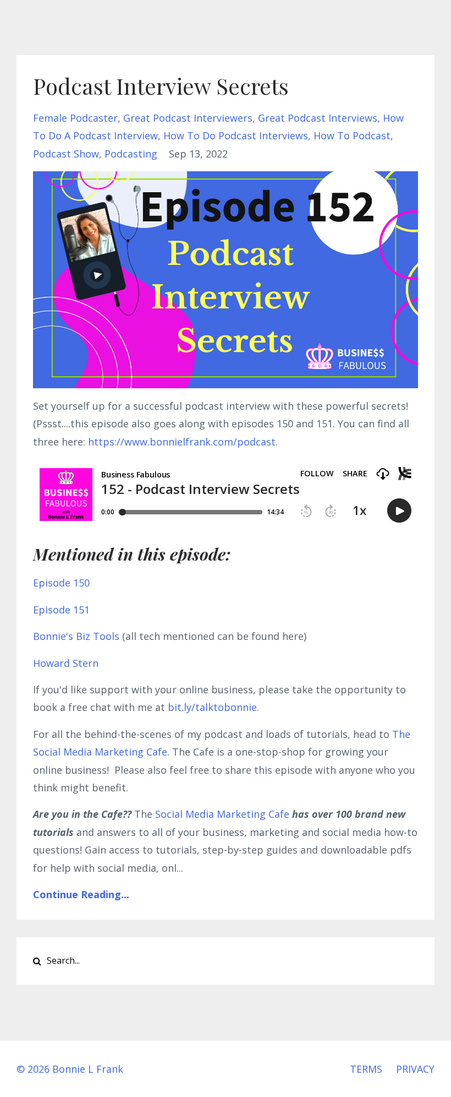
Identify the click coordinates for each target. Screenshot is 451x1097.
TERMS (366, 1069)
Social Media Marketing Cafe (222, 814)
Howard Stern (65, 663)
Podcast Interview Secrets (161, 85)
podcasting (131, 153)
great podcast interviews (317, 117)
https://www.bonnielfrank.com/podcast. (183, 441)
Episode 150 (61, 582)
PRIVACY (415, 1069)
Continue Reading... (81, 894)
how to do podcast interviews (235, 135)
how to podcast (352, 135)
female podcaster (75, 117)
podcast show (66, 153)
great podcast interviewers (187, 117)
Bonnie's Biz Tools (76, 636)
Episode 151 (61, 609)
